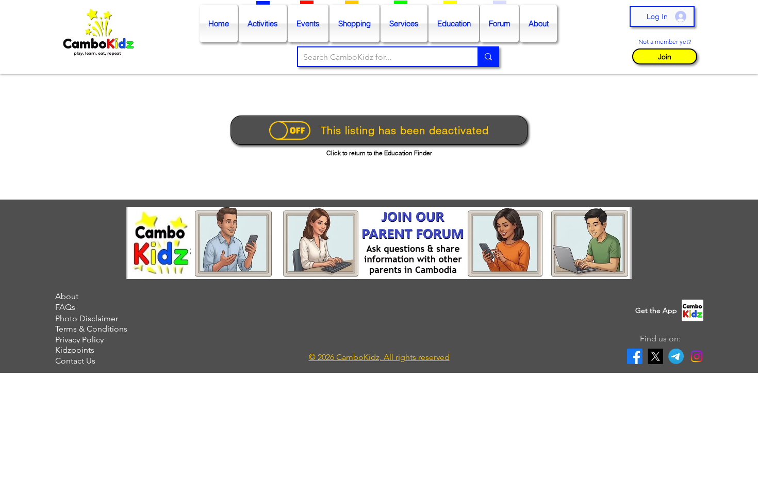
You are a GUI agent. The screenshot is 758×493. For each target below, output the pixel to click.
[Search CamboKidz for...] (487, 56)
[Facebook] (634, 356)
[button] (665, 56)
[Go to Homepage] (100, 37)
